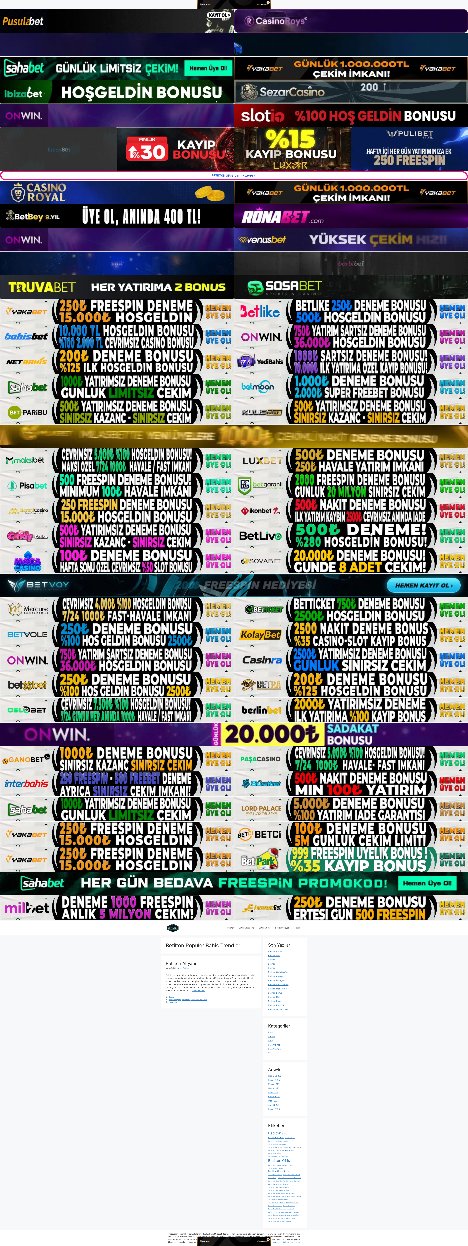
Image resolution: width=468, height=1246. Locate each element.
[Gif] (234, 436)
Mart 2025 (273, 1092)
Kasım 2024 (274, 1109)
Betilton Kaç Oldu (276, 1005)
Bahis (270, 1032)
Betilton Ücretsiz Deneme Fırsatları (279, 1215)
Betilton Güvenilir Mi (278, 1009)
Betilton (230, 928)
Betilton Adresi (275, 951)
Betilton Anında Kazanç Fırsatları (278, 1141)
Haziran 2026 (274, 1076)
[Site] (117, 311)
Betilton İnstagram (277, 980)
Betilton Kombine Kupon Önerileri (278, 1184)
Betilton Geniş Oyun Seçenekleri (278, 1156)
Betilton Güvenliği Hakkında (291, 1175)
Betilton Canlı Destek (278, 984)
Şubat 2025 (274, 1096)
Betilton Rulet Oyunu (292, 1203)
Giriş (270, 1040)
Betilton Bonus (275, 993)
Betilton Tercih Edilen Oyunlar (277, 1209)
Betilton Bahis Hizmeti (275, 1147)
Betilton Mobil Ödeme (287, 1193)
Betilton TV (291, 1209)
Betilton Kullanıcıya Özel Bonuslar (278, 1190)
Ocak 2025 (273, 1101)
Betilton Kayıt (274, 1001)
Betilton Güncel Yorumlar (275, 1168)
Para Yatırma (274, 1049)
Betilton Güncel (287, 1165)
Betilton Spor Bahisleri (275, 1206)
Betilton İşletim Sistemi (288, 1218)
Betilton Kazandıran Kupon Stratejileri (289, 1178)
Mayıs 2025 (273, 1084)
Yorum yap (173, 1002)
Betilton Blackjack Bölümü (276, 1150)
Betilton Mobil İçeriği (274, 1196)
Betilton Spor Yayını (289, 1206)
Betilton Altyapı (181, 963)
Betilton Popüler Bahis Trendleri (194, 1000)
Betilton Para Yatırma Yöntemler (292, 1196)
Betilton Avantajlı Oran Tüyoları (277, 1144)
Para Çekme (274, 1045)
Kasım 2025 (274, 1080)
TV (269, 1053)
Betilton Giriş (264, 928)
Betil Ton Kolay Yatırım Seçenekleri (290, 1181)
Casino (171, 997)
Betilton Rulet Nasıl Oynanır (276, 1203)
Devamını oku (198, 990)
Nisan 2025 (273, 1088)
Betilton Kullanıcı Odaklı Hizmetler (278, 1187)
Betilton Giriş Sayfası (278, 972)
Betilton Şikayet (282, 928)
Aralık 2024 (273, 1105)
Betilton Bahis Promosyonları (292, 1147)
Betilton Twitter (273, 1212)
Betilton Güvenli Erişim (275, 1175)
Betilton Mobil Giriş (277, 989)
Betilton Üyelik (275, 997)
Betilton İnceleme (246, 928)
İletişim (297, 928)
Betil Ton (285, 1134)
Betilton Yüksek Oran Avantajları (289, 1212)
